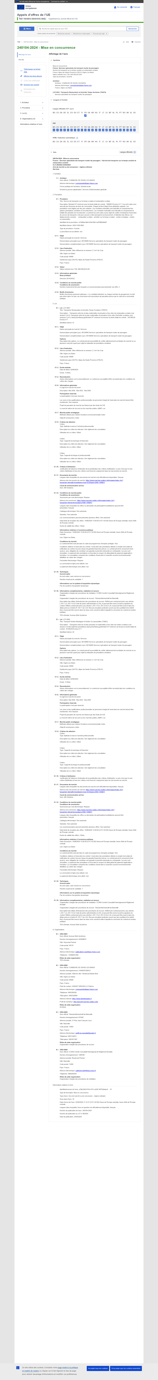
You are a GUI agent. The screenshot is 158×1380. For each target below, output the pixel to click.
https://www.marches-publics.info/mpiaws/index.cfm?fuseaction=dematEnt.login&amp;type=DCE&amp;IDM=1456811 (91, 481)
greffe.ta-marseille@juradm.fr (85, 1033)
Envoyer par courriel (31, 85)
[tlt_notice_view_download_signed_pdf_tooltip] (85, 115)
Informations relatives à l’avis (31, 124)
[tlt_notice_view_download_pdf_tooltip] (54, 130)
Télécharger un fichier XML (32, 70)
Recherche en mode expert (81, 33)
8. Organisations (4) (27, 119)
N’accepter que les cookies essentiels (126, 1368)
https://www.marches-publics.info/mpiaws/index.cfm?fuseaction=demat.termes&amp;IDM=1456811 (87, 502)
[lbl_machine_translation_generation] (77, 138)
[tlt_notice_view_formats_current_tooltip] (135, 152)
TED (18, 42)
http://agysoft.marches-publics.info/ (86, 1002)
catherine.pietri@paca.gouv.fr (85, 1071)
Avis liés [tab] (21, 60)
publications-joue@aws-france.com (87, 952)
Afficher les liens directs (33, 76)
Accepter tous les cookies (98, 1368)
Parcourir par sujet (99, 33)
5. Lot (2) (23, 113)
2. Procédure (25, 108)
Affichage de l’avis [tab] (24, 54)
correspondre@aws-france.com (81, 85)
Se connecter (122, 7)
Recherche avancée (64, 33)
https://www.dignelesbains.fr (82, 999)
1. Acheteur (24, 102)
